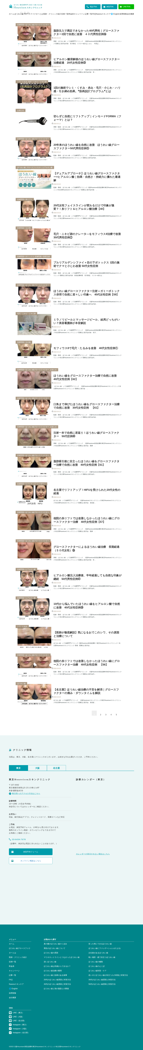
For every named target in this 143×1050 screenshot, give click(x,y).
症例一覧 (64, 14)
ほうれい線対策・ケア (97, 971)
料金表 (71, 14)
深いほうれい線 (50, 962)
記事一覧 (88, 14)
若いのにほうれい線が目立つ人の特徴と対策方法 (108, 975)
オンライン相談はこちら (30, 861)
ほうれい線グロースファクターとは (28, 14)
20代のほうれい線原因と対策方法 (57, 980)
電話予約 (93, 7)
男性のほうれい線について (54, 948)
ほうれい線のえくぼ (96, 966)
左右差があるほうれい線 (98, 953)
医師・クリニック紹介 (52, 14)
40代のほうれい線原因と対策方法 (57, 984)
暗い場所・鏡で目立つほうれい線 (101, 957)
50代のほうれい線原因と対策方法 (102, 984)
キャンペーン (79, 14)
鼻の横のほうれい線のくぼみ (55, 944)
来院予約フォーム (30, 852)
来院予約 (110, 7)
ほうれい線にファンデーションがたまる (104, 948)
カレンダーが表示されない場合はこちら (93, 854)
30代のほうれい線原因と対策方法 (102, 980)
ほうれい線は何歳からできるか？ (57, 966)
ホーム (11, 14)
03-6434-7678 (19, 839)
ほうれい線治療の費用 (53, 971)
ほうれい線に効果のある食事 (55, 975)
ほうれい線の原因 (51, 953)
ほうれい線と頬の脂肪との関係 (56, 989)
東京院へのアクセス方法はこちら (26, 793)
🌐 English (115, 14)
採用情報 (123, 14)
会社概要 (130, 14)
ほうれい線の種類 (95, 962)
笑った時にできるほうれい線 (100, 944)
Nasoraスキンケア (103, 14)
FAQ (94, 14)
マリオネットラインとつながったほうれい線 (62, 957)
